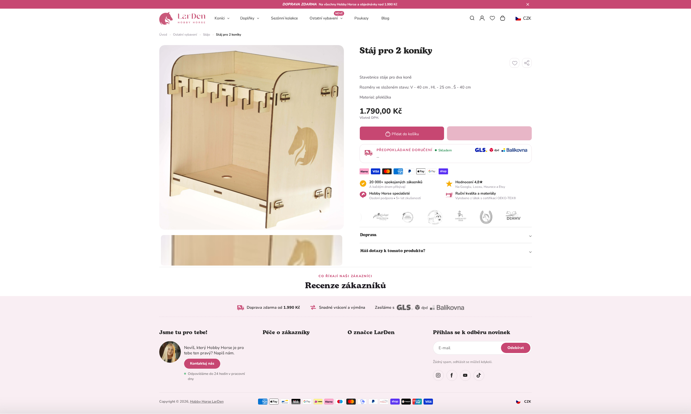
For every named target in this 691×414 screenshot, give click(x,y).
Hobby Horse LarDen (206, 401)
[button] (528, 4)
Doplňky (247, 18)
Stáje (206, 34)
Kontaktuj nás (202, 363)
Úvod (163, 34)
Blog (385, 18)
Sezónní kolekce (284, 18)
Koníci (220, 18)
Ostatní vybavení (326, 18)
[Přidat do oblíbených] (514, 63)
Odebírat (515, 347)
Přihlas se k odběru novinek (471, 332)
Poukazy (361, 18)
